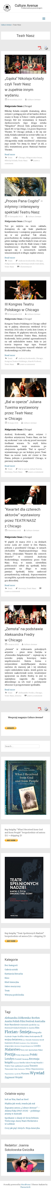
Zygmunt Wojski (14, 1077)
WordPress (25, 1184)
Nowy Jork (24, 1050)
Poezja (10, 1054)
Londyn (37, 1046)
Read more (10, 154)
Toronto (33, 1066)
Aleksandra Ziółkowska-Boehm (22, 1017)
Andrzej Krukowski (26, 261)
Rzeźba (22, 1063)
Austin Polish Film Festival (19, 1021)
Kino (7, 978)
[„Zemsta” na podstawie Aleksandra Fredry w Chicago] (25, 623)
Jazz (24, 1040)
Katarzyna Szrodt (38, 1040)
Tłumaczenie (9, 1069)
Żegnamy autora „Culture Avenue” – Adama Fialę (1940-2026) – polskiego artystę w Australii (22, 1111)
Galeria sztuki (11, 969)
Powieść (18, 1059)
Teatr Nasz (22, 160)
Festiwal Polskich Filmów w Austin (20, 1028)
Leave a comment (27, 364)
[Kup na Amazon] (25, 814)
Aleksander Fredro (26, 693)
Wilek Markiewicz (19, 1069)
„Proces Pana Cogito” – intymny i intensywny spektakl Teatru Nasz (24, 206)
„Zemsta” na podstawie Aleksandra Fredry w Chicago (24, 634)
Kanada (28, 1040)
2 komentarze (26, 267)
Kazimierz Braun (12, 1043)
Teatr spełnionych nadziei (20, 1066)
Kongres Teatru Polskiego (16, 361)
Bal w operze (24, 469)
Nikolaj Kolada (11, 160)
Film (37, 1027)
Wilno (28, 1069)
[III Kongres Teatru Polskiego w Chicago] (25, 298)
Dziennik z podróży (28, 1025)
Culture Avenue (33, 99)
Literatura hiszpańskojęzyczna (23, 1046)
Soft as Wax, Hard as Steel (16, 1099)
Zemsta (18, 696)
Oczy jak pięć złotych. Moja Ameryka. (22, 1128)
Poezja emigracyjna (22, 1055)
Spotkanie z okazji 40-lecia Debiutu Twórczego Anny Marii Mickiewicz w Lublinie (22, 1121)
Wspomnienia (37, 1069)
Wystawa (25, 1073)
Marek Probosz (34, 361)
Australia (40, 1021)
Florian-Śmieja (18, 1032)
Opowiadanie (33, 1050)
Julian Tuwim (36, 469)
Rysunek (16, 1063)
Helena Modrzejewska (32, 1036)
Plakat (40, 1050)
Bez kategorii (11, 965)
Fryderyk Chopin (11, 1036)
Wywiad (37, 1073)
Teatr (10, 157)
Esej (38, 1025)
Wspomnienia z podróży (13, 1074)
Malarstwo (12, 1049)
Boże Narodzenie (12, 1025)
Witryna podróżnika (14, 995)
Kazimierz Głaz (25, 1043)
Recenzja (8, 472)
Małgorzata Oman (13, 264)
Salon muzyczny (13, 986)
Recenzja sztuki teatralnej (32, 264)
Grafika (20, 1036)
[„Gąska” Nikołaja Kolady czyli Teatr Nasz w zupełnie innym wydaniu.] (25, 73)
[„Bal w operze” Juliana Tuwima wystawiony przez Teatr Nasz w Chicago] (25, 396)
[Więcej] (25, 1163)
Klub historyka (12, 982)
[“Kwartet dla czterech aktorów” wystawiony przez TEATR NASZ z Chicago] (25, 504)
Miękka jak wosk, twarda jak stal (20, 1103)
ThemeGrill (25, 1187)
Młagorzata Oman (34, 157)
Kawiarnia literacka (14, 973)
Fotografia (36, 1032)
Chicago (21, 157)
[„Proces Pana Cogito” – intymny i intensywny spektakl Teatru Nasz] (25, 195)
